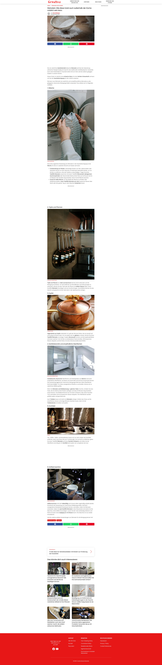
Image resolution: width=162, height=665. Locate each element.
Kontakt (70, 643)
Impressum (103, 641)
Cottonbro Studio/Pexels (52, 280)
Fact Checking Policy (87, 641)
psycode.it (71, 646)
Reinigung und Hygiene (110, 1)
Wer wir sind (72, 641)
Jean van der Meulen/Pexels (52, 376)
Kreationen (98, 2)
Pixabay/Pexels (50, 331)
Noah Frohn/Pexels (51, 500)
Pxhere (48, 435)
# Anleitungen (52, 520)
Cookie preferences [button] (105, 646)
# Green (59, 520)
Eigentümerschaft (86, 649)
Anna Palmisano (56, 13)
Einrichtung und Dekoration (74, 1)
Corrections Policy (86, 643)
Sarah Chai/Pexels (50, 161)
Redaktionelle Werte (86, 646)
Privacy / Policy (104, 643)
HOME (48, 5)
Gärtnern (86, 2)
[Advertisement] (71, 56)
